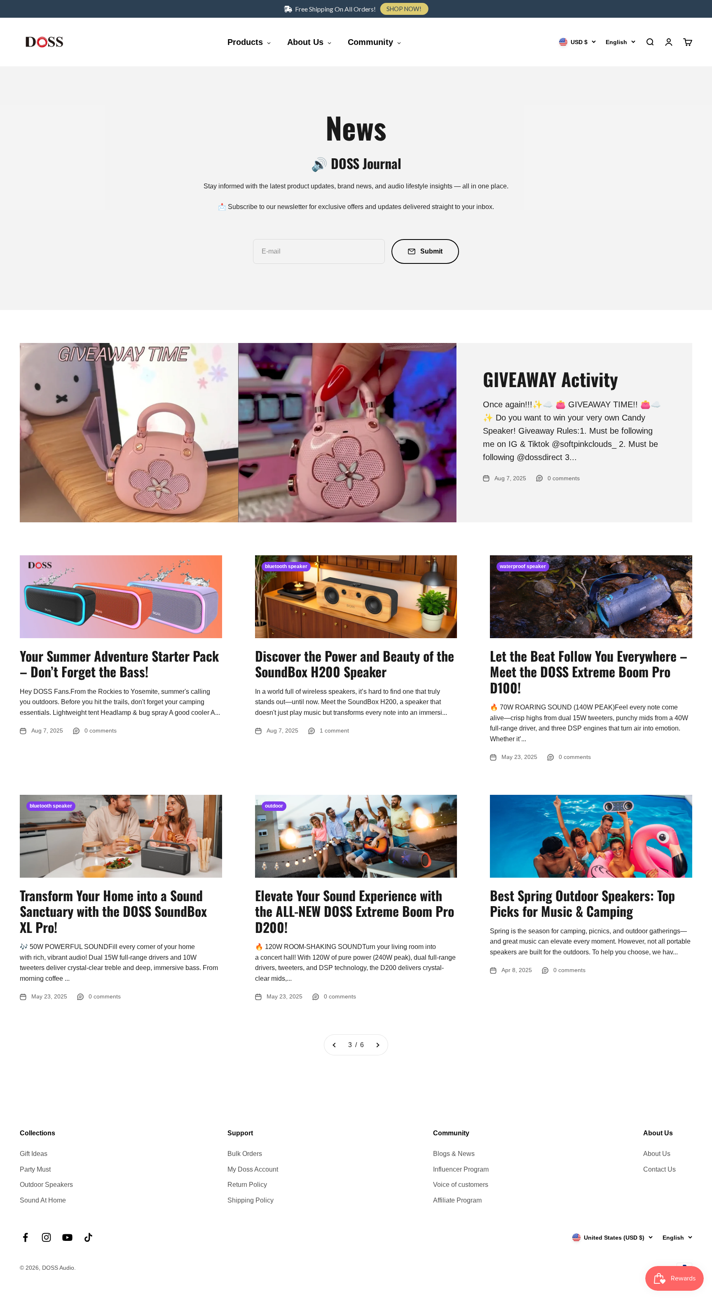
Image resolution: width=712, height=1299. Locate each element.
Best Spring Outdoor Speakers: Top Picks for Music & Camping (582, 903)
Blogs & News (454, 1153)
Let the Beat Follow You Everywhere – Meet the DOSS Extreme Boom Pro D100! (588, 671)
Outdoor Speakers (46, 1184)
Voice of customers (460, 1184)
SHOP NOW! (404, 8)
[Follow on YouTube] (67, 1237)
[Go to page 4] (377, 1045)
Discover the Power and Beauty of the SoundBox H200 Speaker (354, 663)
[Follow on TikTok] (88, 1237)
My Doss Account (252, 1169)
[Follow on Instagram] (46, 1237)
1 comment (334, 730)
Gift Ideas (33, 1153)
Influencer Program (461, 1169)
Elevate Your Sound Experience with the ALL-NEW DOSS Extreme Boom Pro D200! (354, 911)
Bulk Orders (244, 1153)
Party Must (35, 1169)
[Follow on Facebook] (25, 1237)
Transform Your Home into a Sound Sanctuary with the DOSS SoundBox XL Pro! (113, 911)
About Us (656, 1153)
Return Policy (247, 1184)
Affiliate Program (457, 1200)
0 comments (564, 478)
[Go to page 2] (334, 1045)
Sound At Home (43, 1200)
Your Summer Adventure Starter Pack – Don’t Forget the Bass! (119, 663)
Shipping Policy (250, 1200)
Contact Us (659, 1169)
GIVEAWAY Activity (550, 379)
